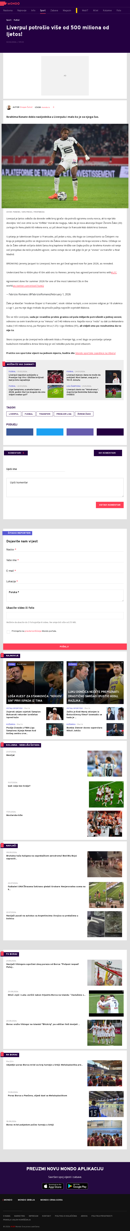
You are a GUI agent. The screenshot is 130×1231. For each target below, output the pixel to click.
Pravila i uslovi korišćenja (17, 1220)
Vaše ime (12, 560)
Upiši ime (11, 469)
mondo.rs (46, 107)
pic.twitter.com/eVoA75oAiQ (28, 285)
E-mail (11, 571)
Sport (8, 20)
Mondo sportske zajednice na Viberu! (95, 353)
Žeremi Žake (84, 414)
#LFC (114, 272)
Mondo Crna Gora (51, 1200)
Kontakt (46, 1216)
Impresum (33, 1216)
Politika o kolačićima (66, 1216)
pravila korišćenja (33, 631)
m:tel (13, 1226)
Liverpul (14, 414)
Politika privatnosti (101, 1216)
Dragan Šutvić (26, 107)
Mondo (8, 1200)
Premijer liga (64, 414)
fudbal (29, 414)
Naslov (11, 550)
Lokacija (12, 581)
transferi (44, 414)
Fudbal (17, 20)
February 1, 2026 (61, 294)
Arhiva (84, 1216)
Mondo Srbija (26, 1200)
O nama (6, 1216)
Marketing (19, 1216)
